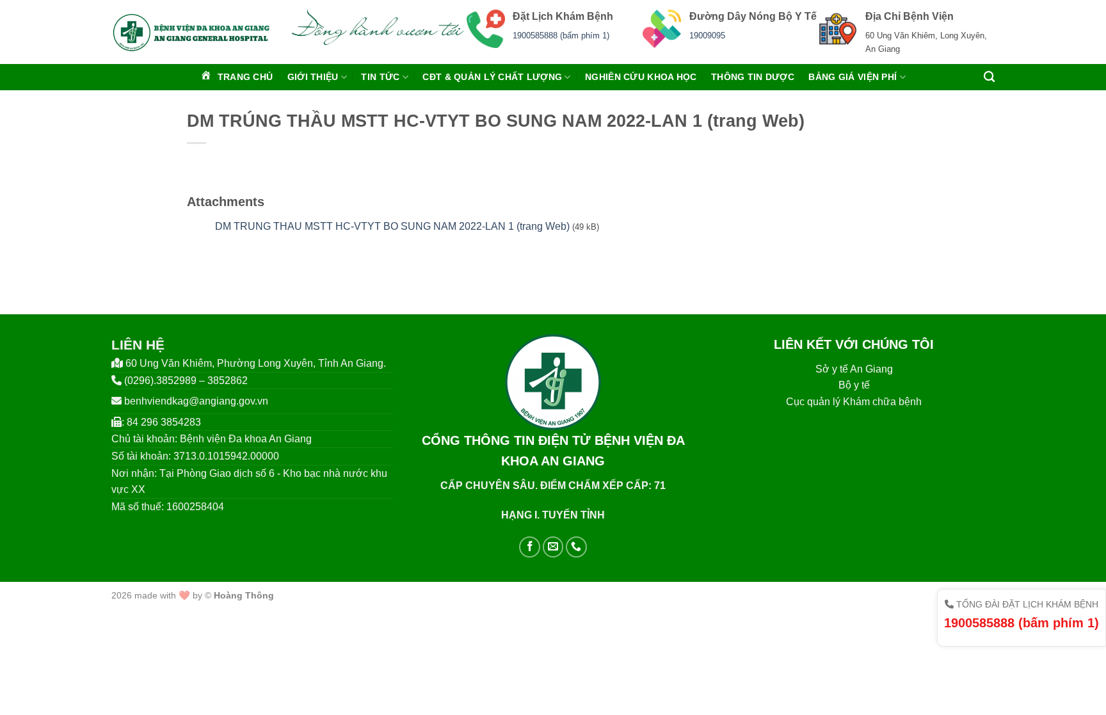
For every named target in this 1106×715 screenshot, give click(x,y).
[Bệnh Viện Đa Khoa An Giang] (191, 32)
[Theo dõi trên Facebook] (529, 547)
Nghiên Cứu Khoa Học (640, 77)
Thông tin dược (752, 77)
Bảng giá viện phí (852, 77)
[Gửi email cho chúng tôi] (553, 547)
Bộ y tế (854, 385)
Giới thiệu (313, 77)
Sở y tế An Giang (854, 369)
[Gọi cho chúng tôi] (576, 547)
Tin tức (380, 77)
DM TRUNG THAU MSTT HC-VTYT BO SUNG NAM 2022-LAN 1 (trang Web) (392, 226)
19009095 (707, 35)
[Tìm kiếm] (989, 77)
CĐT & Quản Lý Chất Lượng (492, 77)
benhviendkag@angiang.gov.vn (196, 401)
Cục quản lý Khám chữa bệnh (854, 401)
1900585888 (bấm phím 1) (561, 35)
